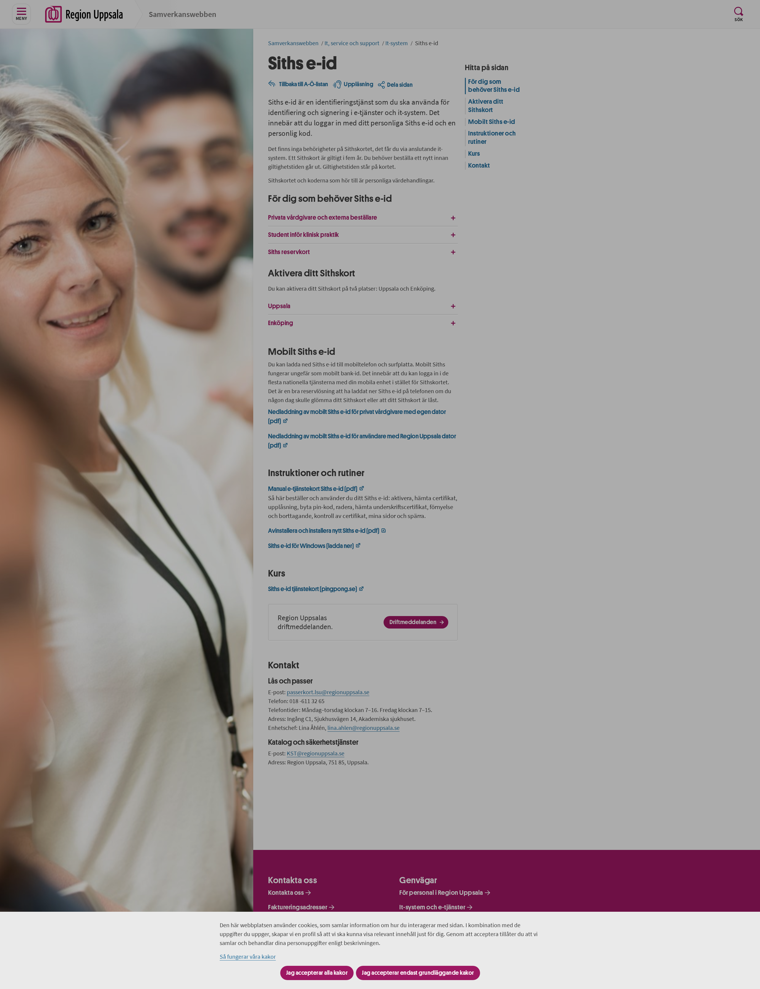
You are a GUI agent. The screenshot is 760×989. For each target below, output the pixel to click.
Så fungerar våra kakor (248, 956)
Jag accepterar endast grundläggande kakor (418, 973)
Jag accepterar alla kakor (317, 973)
